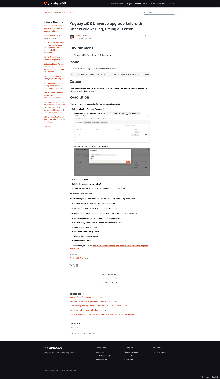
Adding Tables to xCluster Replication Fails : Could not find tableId (54, 119)
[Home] (55, 3)
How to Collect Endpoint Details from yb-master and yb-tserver (53, 95)
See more (47, 126)
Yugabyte (47, 12)
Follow (146, 36)
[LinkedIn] (77, 265)
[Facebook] (71, 265)
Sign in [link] (171, 4)
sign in (77, 333)
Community (128, 360)
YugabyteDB (57, 12)
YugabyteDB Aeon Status (137, 4)
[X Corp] (74, 265)
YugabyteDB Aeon (131, 352)
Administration (69, 12)
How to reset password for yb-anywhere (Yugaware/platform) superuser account (102, 314)
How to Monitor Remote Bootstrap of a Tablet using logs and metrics (54, 28)
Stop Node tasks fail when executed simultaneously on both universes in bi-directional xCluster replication (55, 47)
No (116, 278)
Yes (104, 278)
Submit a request (158, 4)
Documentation (116, 4)
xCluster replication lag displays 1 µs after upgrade (54, 77)
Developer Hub (101, 360)
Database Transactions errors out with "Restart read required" (94, 301)
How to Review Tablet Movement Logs (52, 36)
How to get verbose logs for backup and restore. (89, 310)
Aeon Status (128, 356)
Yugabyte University (103, 356)
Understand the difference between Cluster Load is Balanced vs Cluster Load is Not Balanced (54, 68)
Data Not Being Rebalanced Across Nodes (86, 297)
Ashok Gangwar (82, 35)
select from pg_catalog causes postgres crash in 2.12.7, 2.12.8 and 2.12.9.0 (98, 306)
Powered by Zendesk (210, 377)
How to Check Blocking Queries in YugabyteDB (53, 58)
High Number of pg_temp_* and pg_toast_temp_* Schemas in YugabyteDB (54, 85)
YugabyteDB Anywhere (79, 258)
